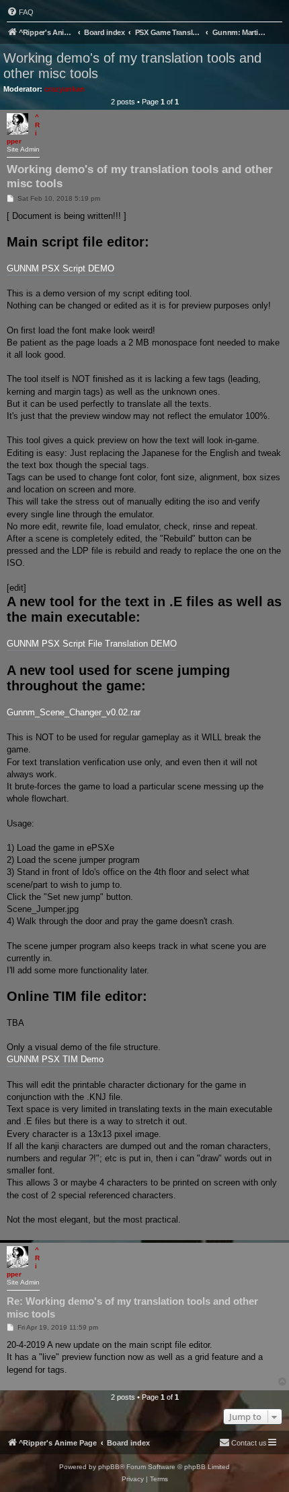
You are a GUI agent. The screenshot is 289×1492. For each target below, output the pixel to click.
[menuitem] (20, 12)
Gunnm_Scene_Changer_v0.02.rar (73, 712)
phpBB (109, 1466)
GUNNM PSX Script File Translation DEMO (92, 644)
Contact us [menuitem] (249, 1443)
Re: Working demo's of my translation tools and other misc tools (132, 1307)
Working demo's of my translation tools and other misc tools (132, 66)
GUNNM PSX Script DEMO (60, 268)
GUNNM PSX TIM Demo (55, 1059)
